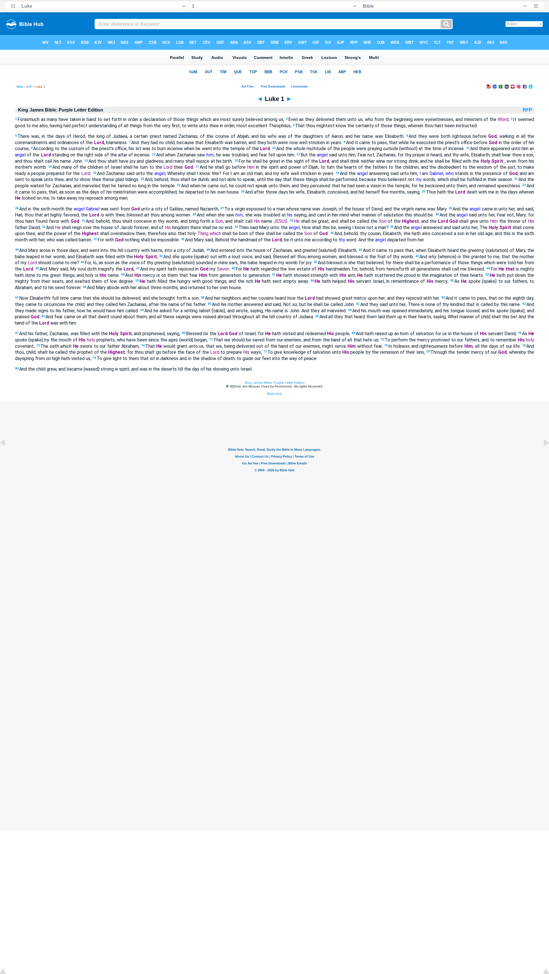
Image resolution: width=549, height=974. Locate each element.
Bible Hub (274, 394)
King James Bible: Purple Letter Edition (275, 383)
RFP (528, 110)
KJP (29, 86)
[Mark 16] (7, 455)
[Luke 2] (542, 455)
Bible (20, 86)
